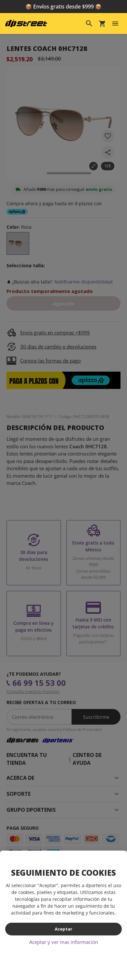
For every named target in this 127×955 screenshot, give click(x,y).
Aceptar (63, 929)
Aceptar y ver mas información (63, 942)
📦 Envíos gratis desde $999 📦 (63, 6)
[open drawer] (115, 23)
